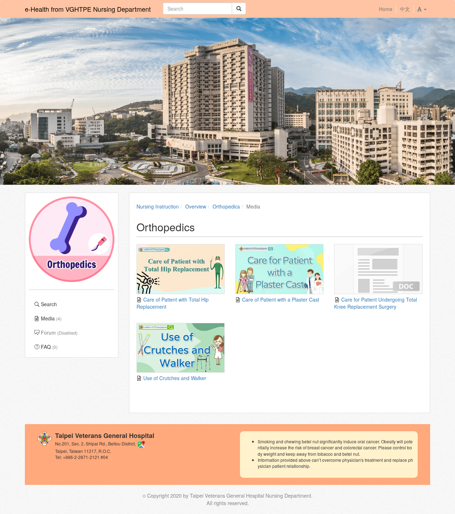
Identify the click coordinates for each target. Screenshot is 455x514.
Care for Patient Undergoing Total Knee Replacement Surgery (375, 303)
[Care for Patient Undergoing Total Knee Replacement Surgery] (378, 269)
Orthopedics (226, 206)
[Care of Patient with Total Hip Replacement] (180, 269)
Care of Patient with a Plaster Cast (280, 299)
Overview (195, 206)
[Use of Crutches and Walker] (180, 348)
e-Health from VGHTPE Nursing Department (88, 8)
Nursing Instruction (157, 206)
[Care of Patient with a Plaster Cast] (279, 269)
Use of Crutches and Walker (174, 378)
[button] (421, 9)
